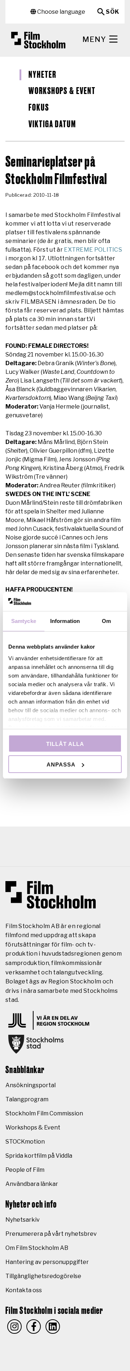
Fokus (39, 107)
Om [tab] (106, 621)
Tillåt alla (65, 744)
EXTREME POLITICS (93, 249)
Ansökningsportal (30, 1085)
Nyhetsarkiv (22, 1219)
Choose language (60, 11)
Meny (95, 39)
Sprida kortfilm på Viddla (38, 1155)
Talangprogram (26, 1099)
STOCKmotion (25, 1141)
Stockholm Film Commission (44, 1113)
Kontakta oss (23, 1290)
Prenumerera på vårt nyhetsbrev (51, 1233)
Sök (112, 11)
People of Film (24, 1169)
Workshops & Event (62, 91)
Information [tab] (65, 621)
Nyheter (42, 75)
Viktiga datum (52, 124)
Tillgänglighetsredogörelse (43, 1276)
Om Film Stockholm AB (36, 1247)
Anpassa (61, 764)
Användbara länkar (31, 1183)
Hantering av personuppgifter (47, 1262)
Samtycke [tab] (23, 621)
